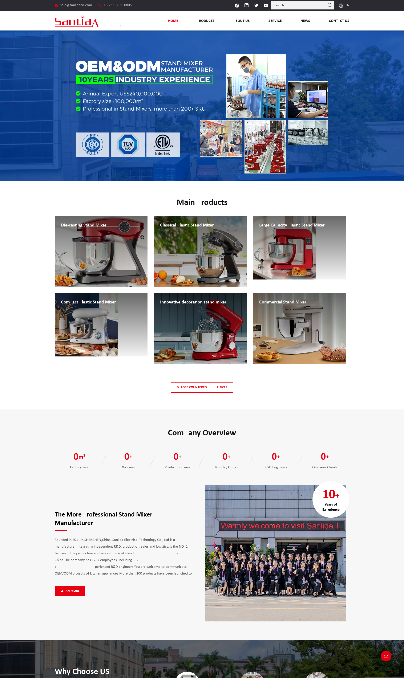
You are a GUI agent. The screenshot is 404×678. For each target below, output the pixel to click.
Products (205, 21)
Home (173, 21)
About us (241, 21)
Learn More (70, 591)
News (305, 21)
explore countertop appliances (202, 387)
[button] (11, 105)
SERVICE (275, 21)
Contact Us (339, 21)
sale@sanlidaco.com (76, 5)
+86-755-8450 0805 (118, 5)
